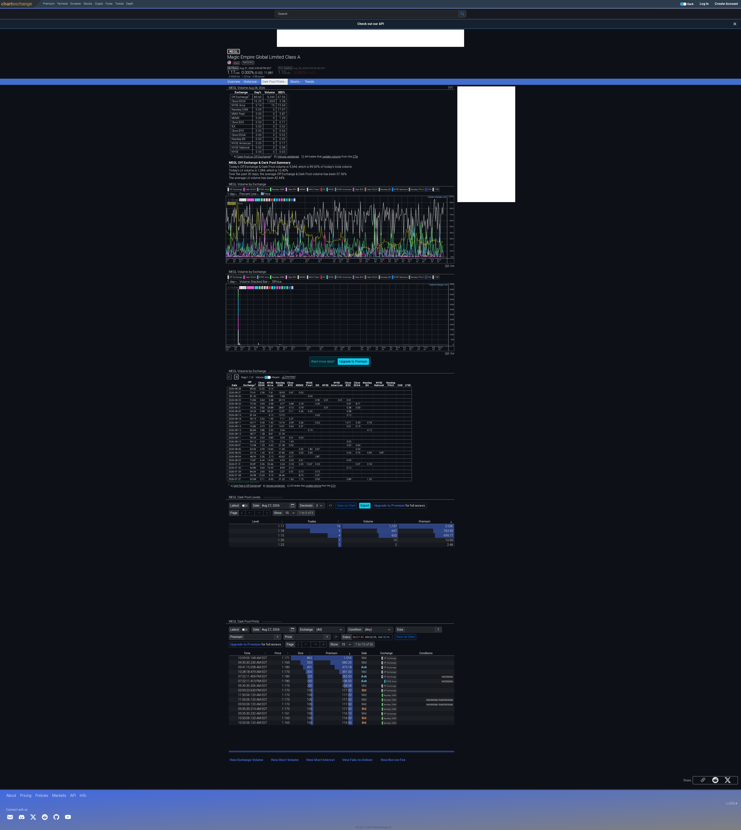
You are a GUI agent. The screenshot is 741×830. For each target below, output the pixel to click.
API (73, 795)
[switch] (245, 505)
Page (233, 513)
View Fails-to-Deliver (357, 760)
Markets (59, 795)
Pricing (25, 795)
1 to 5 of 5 (306, 513)
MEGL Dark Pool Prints (255, 621)
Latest (234, 505)
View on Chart (346, 505)
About (11, 795)
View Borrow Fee (393, 760)
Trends (309, 82)
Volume (368, 521)
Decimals (306, 505)
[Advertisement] (370, 38)
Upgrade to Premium (353, 361)
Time (247, 653)
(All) (319, 629)
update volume (331, 156)
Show (278, 513)
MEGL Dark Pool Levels (256, 497)
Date (256, 505)
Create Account (726, 4)
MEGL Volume (247, 88)
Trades (312, 521)
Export (364, 505)
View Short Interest (320, 760)
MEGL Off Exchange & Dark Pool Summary (259, 162)
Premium (424, 521)
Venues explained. (288, 156)
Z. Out (451, 266)
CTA (355, 156)
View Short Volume (285, 760)
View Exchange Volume (246, 760)
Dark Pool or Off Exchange (253, 156)
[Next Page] (315, 644)
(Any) (368, 629)
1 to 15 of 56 (364, 644)
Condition (355, 629)
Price (266, 194)
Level (255, 521)
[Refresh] (330, 506)
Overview (234, 82)
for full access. (399, 505)
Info (83, 795)
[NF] (450, 87)
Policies (41, 795)
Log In (704, 4)
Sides (346, 637)
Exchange (306, 629)
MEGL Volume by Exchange (247, 184)
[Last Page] (323, 644)
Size (400, 629)
